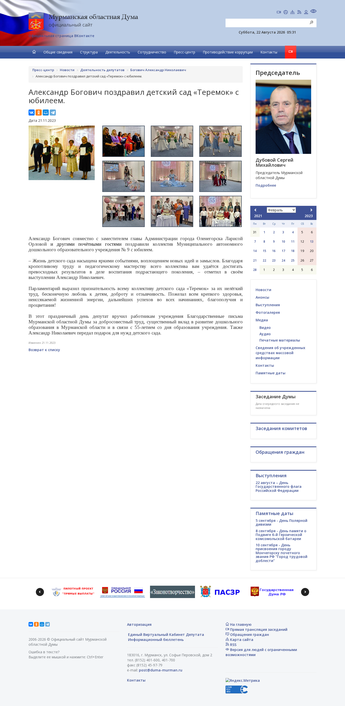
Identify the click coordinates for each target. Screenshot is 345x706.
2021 (258, 215)
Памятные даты (270, 373)
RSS (232, 644)
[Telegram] (53, 112)
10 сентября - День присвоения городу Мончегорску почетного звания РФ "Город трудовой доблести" (281, 553)
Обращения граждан (249, 634)
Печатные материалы (279, 340)
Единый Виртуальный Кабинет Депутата (165, 634)
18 (292, 251)
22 (264, 260)
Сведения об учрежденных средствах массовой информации (280, 352)
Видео (265, 327)
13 (311, 241)
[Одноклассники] (39, 112)
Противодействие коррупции (228, 52)
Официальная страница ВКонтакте (61, 35)
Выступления (268, 304)
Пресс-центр (184, 52)
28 (255, 270)
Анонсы (262, 297)
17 (283, 251)
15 (264, 251)
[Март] (311, 210)
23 (274, 260)
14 (255, 251)
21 (255, 260)
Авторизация (139, 624)
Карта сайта (241, 639)
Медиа (262, 320)
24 (283, 260)
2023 (309, 215)
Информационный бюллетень (155, 639)
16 (274, 251)
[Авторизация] (306, 12)
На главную (240, 624)
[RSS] (299, 12)
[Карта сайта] (292, 12)
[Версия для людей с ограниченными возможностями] (313, 12)
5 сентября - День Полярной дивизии (281, 522)
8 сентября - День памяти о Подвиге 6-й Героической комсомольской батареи (281, 534)
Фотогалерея (268, 312)
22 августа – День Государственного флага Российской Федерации (279, 486)
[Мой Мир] (46, 112)
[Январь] (255, 210)
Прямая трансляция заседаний (258, 629)
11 (292, 241)
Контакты (268, 52)
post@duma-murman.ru (160, 670)
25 (292, 260)
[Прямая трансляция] (279, 12)
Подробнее (266, 185)
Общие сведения (57, 52)
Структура (89, 52)
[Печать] (286, 12)
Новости (263, 289)
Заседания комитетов (281, 428)
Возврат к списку (44, 349)
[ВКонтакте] (32, 112)
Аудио (265, 333)
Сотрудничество (152, 52)
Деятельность (117, 52)
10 (283, 241)
